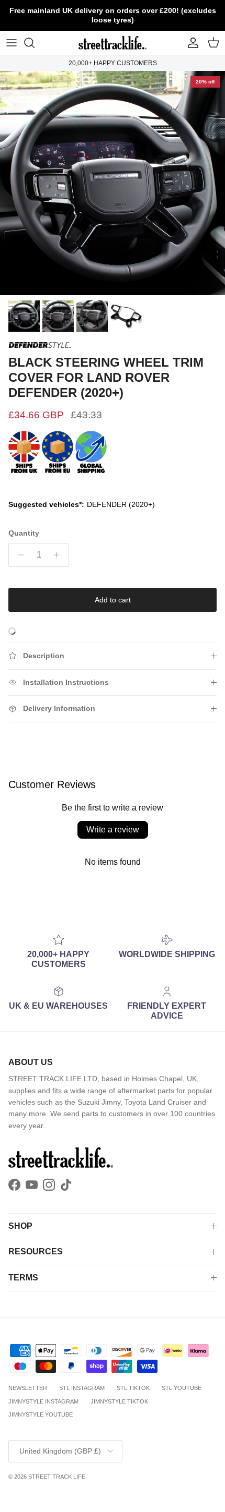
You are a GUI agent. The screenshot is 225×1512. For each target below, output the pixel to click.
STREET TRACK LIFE (56, 1476)
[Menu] (11, 42)
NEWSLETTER (27, 1388)
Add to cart (113, 600)
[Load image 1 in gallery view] (112, 183)
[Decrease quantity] (18, 554)
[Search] (34, 42)
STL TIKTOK (133, 1388)
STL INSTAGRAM (82, 1388)
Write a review (112, 829)
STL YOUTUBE (181, 1388)
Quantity (23, 533)
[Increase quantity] (59, 554)
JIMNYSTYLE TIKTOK (119, 1401)
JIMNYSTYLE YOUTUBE (40, 1414)
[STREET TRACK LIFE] (112, 43)
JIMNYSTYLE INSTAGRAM (43, 1401)
